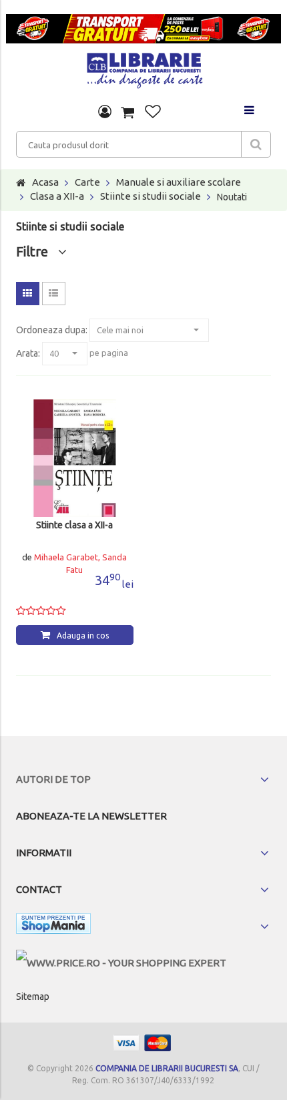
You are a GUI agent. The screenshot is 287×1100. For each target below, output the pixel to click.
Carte (87, 182)
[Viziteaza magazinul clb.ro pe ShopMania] (53, 926)
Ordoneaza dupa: (51, 330)
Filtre (37, 251)
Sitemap (32, 996)
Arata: (28, 353)
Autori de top (53, 779)
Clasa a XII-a (57, 196)
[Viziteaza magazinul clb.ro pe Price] (121, 962)
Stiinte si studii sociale (150, 196)
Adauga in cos (83, 635)
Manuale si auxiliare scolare (178, 182)
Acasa (45, 182)
